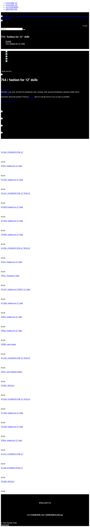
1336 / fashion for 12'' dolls (11, 185)
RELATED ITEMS (8, 101)
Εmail (31, 97)
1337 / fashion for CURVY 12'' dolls (15, 294)
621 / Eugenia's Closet (9, 281)
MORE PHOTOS (7, 71)
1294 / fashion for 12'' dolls (11, 226)
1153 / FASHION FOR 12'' (11, 459)
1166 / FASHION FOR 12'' (11, 157)
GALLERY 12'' (11, 3)
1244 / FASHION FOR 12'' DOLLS (15, 404)
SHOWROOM (11, 9)
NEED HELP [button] (6, 94)
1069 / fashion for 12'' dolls (11, 240)
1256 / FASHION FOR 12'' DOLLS (15, 363)
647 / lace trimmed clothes (11, 377)
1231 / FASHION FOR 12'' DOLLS (15, 198)
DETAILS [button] (5, 89)
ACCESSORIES (12, 7)
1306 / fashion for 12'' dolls (11, 418)
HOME (8, 42)
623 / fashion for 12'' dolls (11, 267)
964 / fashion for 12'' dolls (11, 445)
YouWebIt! (5, 525)
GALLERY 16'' (11, 5)
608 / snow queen (8, 349)
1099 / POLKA (7, 487)
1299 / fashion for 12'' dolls (11, 432)
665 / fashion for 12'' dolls (11, 322)
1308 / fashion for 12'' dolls (11, 308)
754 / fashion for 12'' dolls (15, 44)
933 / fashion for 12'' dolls (11, 171)
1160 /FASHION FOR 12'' (11, 473)
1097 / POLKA (7, 391)
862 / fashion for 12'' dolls (11, 336)
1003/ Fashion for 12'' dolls (11, 212)
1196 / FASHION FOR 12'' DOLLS (15, 253)
